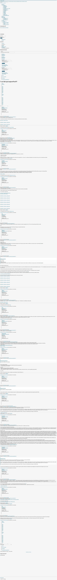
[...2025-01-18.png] (4, 193)
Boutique (3, 20)
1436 (2, 100)
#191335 (5, 455)
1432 (2, 86)
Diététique (4, 12)
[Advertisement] (5, 30)
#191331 (5, 357)
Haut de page (2, 577)
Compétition (4, 10)
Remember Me (2, 37)
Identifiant (3, 60)
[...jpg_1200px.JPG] (5, 122)
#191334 (5, 424)
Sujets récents (3, 54)
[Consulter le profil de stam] (4, 130)
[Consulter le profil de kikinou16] (5, 321)
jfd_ (3, 223)
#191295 (9, 137)
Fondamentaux (5, 6)
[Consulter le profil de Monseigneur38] (5, 334)
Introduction (4, 5)
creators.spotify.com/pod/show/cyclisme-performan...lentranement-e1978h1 (9, 499)
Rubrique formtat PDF (6, 15)
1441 (2, 92)
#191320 (5, 239)
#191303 (5, 168)
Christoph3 (13, 444)
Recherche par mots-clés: (4, 52)
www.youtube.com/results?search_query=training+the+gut (7, 501)
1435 (2, 88)
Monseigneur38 (4, 333)
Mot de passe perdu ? (4, 64)
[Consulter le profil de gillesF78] (4, 178)
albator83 (12, 405)
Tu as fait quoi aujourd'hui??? (13, 153)
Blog (6, 412)
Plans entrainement (5, 19)
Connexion (3, 63)
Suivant (3, 94)
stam (10, 127)
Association (3, 21)
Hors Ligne (3, 108)
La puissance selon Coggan (6, 8)
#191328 (5, 329)
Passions (2, 412)
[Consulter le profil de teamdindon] (5, 416)
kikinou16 (11, 175)
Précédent (3, 84)
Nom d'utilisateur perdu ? (5, 65)
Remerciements (5, 14)
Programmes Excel (5, 18)
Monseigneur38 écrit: (4, 360)
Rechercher (3, 55)
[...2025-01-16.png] (4, 120)
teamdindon (3, 144)
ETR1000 (12, 127)
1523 (2, 104)
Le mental (4, 13)
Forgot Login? (3, 39)
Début (2, 83)
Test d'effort (4, 7)
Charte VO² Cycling (5, 22)
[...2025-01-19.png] (4, 302)
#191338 (5, 515)
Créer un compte (6, 128)
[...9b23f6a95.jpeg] (6, 345)
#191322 (5, 255)
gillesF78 (3, 43)
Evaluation (4, 11)
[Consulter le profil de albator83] (4, 396)
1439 (2, 91)
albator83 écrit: (2, 458)
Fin (2, 95)
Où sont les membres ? (6, 24)
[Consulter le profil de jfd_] (4, 214)
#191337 (5, 497)
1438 (2, 90)
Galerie (4, 412)
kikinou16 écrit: (3, 258)
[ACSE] (4, 27)
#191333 (9, 405)
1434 (2, 87)
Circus (15, 175)
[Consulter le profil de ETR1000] (5, 161)
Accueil (3, 4)
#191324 (5, 299)
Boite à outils (3, 17)
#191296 (5, 152)
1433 (2, 98)
